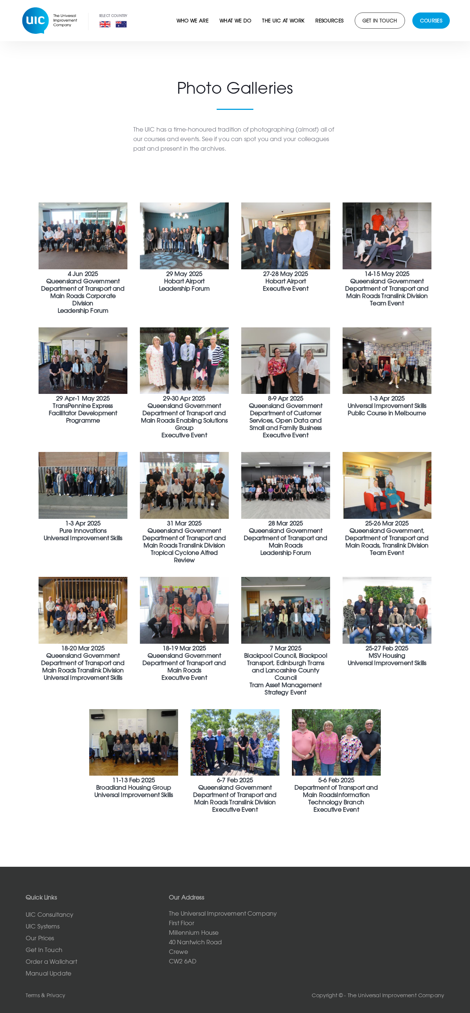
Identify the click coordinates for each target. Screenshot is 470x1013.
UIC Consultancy (49, 914)
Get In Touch (44, 949)
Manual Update (48, 973)
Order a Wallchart (51, 961)
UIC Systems (42, 926)
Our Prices (40, 938)
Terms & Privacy (45, 995)
